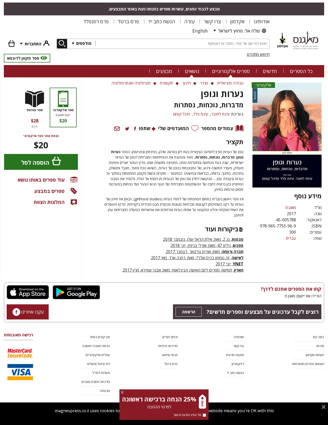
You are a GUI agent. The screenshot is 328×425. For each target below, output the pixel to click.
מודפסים (83, 43)
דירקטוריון (238, 363)
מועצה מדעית (235, 355)
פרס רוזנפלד (96, 21)
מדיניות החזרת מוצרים (95, 381)
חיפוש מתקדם (258, 54)
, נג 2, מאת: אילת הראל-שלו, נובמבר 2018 (203, 239)
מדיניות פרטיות (168, 346)
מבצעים (164, 71)
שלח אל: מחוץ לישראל (239, 31)
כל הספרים (301, 71)
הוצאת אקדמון (315, 355)
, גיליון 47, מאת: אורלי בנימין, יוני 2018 (206, 245)
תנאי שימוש (170, 355)
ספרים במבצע (49, 191)
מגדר (204, 83)
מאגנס (290, 207)
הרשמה (188, 312)
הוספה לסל (35, 163)
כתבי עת (318, 337)
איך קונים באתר (100, 337)
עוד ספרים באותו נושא (41, 179)
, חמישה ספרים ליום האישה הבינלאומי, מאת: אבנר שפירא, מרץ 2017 (178, 270)
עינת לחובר (220, 114)
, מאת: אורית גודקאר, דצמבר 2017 (204, 251)
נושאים (192, 71)
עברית (291, 238)
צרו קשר (212, 21)
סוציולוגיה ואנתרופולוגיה (131, 83)
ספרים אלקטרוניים (231, 71)
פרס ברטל (128, 21)
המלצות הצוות (49, 202)
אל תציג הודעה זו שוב (187, 414)
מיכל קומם (181, 114)
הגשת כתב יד (161, 21)
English (200, 31)
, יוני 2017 (229, 264)
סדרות (320, 346)
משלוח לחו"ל (101, 372)
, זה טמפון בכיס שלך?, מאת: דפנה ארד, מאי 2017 (197, 258)
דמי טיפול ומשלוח (98, 363)
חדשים (270, 71)
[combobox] (182, 43)
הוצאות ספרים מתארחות (308, 363)
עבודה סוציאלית (230, 83)
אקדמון (237, 21)
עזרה (189, 21)
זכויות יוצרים (170, 337)
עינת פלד (200, 114)
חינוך (186, 83)
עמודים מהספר (217, 128)
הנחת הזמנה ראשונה (96, 346)
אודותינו (262, 21)
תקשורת (166, 83)
